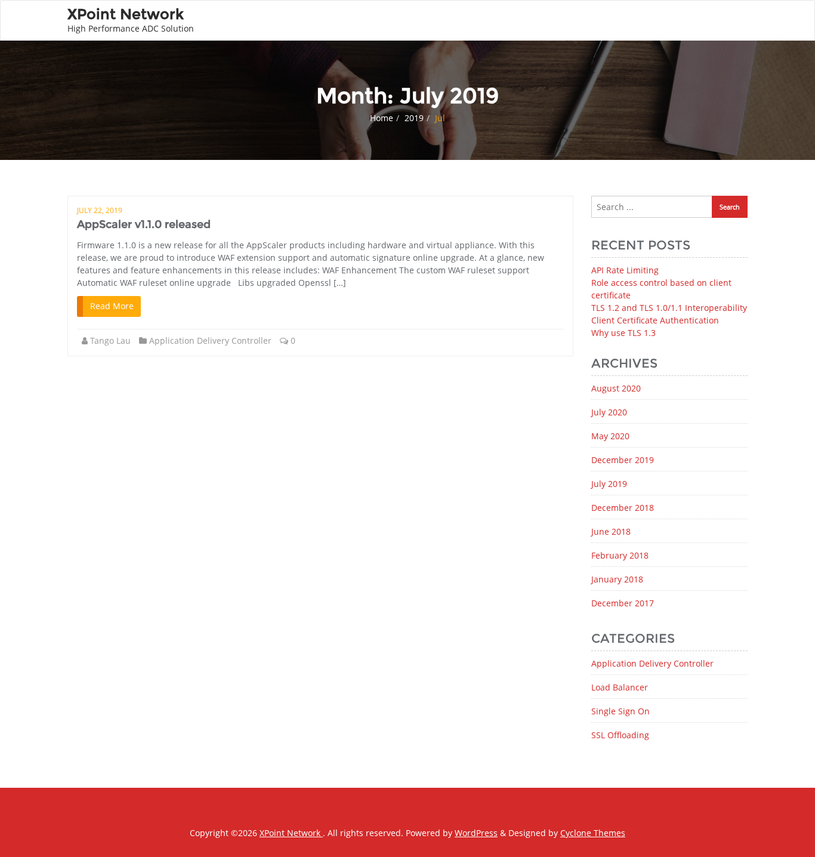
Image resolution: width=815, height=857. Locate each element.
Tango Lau (110, 340)
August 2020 (616, 388)
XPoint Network (291, 832)
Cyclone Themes (592, 832)
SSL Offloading (620, 735)
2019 (414, 118)
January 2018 (617, 579)
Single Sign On (620, 711)
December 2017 (622, 603)
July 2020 (609, 412)
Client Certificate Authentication (655, 320)
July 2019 (609, 483)
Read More (112, 306)
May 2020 (610, 436)
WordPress (476, 832)
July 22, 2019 (99, 210)
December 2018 (622, 507)
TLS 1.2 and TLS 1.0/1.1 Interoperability (669, 307)
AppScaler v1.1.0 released (144, 224)
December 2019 (622, 460)
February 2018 (620, 555)
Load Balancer (619, 687)
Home (381, 118)
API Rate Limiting (625, 270)
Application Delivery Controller (210, 340)
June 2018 (611, 531)
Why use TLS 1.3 (623, 332)
